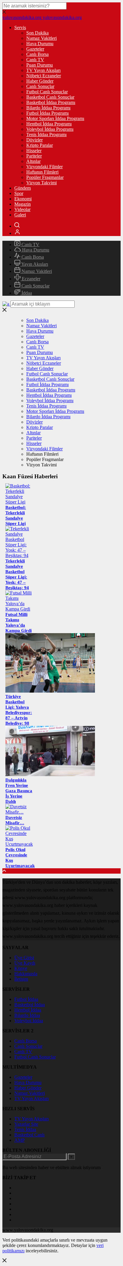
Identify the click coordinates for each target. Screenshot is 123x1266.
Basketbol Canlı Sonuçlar (50, 97)
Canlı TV (35, 59)
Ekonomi (23, 198)
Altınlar (33, 161)
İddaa (26, 292)
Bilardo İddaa (27, 1015)
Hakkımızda (25, 973)
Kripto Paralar (39, 145)
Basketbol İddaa (29, 1004)
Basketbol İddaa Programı (50, 102)
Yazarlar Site (26, 1124)
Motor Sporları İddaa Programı (55, 118)
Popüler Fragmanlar (45, 177)
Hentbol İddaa (27, 1009)
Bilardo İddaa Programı (48, 107)
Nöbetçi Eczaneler (43, 75)
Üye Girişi (24, 957)
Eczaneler (30, 278)
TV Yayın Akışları (43, 70)
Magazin (22, 204)
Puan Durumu (39, 64)
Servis (20, 27)
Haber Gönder (39, 81)
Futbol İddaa (26, 999)
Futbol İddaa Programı (47, 113)
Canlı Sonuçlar (40, 86)
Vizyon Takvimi (41, 182)
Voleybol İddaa (28, 1020)
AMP (19, 1140)
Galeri (20, 214)
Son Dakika (37, 32)
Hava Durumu (39, 43)
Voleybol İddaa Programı (49, 129)
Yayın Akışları (34, 264)
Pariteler (34, 155)
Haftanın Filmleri (42, 171)
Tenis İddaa (25, 1129)
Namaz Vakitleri (41, 38)
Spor (18, 193)
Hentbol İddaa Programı (49, 123)
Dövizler (34, 139)
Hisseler (33, 150)
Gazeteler (35, 48)
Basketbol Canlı (29, 1134)
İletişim (21, 979)
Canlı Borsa (37, 54)
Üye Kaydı (24, 962)
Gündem (22, 188)
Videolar (22, 209)
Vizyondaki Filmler (44, 166)
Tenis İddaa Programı (46, 134)
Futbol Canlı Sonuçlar (47, 91)
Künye (20, 968)
